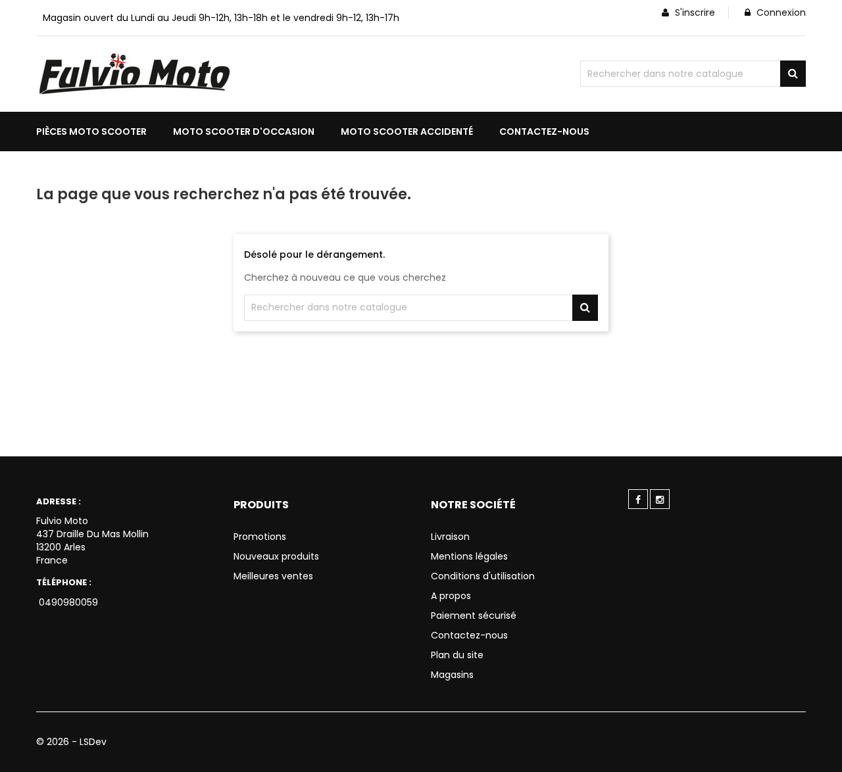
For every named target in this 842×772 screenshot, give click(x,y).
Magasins (452, 674)
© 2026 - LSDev (71, 741)
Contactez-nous (469, 635)
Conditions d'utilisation (483, 576)
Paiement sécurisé (473, 615)
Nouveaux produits (276, 556)
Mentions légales (469, 556)
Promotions (260, 536)
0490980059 (67, 602)
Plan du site (457, 655)
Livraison (450, 536)
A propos (451, 595)
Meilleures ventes (273, 576)
